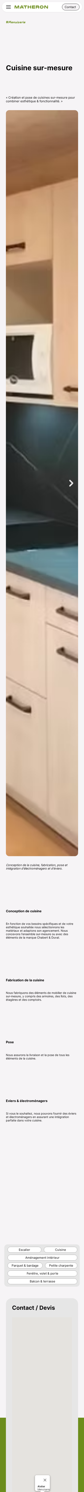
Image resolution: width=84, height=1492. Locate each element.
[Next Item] (71, 483)
